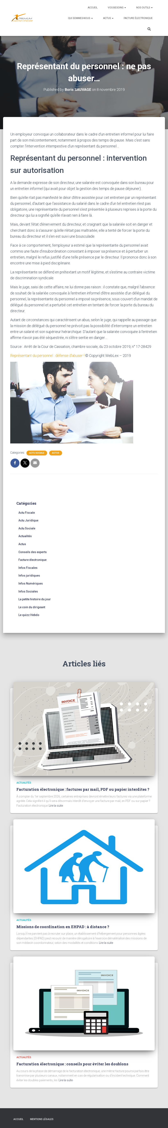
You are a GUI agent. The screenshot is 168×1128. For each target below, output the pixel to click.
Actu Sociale (36, 453)
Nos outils (143, 7)
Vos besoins (116, 7)
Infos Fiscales (27, 567)
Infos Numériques (30, 583)
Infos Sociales (28, 591)
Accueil (93, 7)
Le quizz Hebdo (28, 615)
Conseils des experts (32, 552)
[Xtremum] (22, 18)
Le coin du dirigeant (31, 607)
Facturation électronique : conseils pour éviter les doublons (72, 1063)
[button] (125, 7)
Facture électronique (138, 18)
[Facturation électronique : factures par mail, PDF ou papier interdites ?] (84, 728)
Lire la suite (56, 805)
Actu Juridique (28, 520)
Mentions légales (41, 1119)
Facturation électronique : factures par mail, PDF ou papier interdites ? (82, 789)
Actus (107, 18)
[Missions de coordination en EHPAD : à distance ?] (84, 865)
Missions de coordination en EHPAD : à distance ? (62, 926)
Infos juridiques (29, 575)
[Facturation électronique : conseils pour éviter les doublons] (84, 1003)
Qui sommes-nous (79, 18)
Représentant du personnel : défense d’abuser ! (47, 355)
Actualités (25, 536)
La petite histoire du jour (34, 599)
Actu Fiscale (26, 512)
